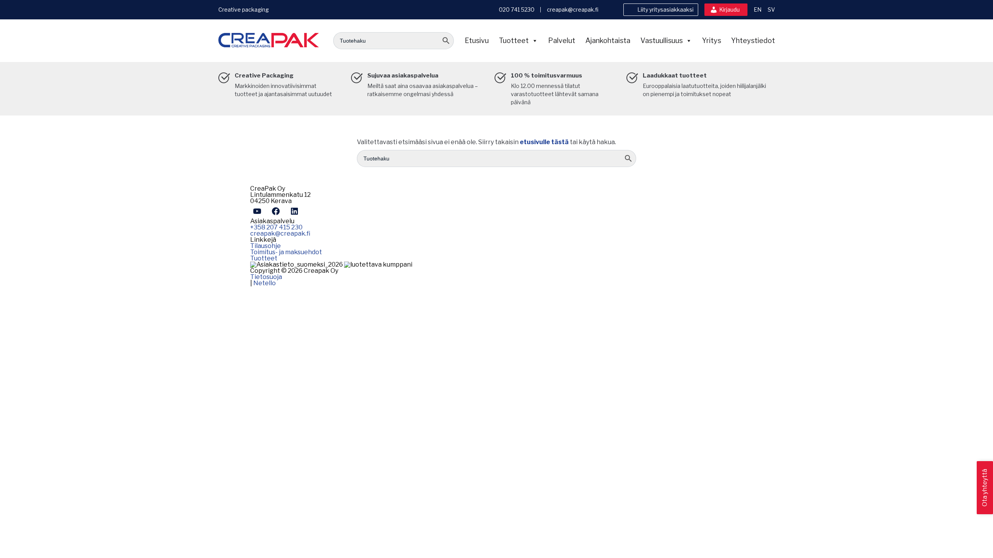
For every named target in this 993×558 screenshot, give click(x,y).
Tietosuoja (266, 277)
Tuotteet (514, 40)
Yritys (711, 40)
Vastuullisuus (661, 40)
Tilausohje (265, 246)
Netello (264, 283)
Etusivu (477, 40)
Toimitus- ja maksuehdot (286, 252)
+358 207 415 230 (276, 227)
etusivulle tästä (544, 142)
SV (771, 9)
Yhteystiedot (753, 40)
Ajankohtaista (607, 40)
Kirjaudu (729, 9)
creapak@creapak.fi (573, 9)
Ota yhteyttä (984, 487)
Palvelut (561, 40)
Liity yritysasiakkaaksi (665, 9)
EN (757, 9)
